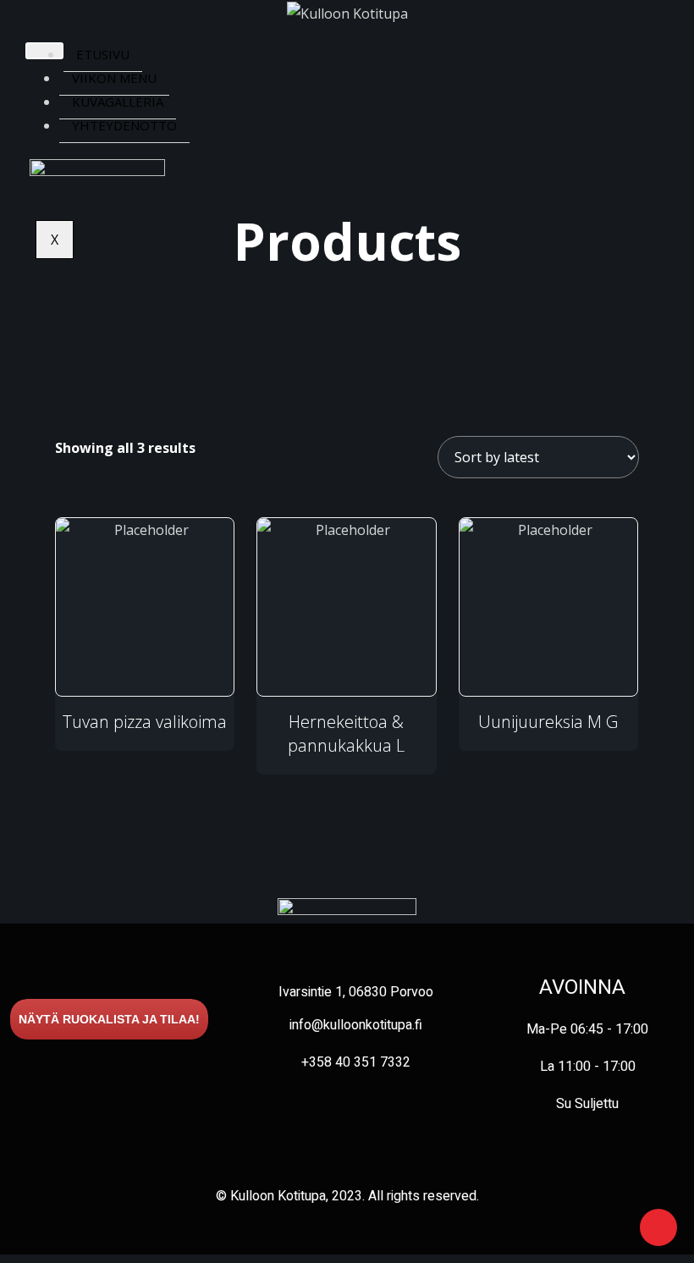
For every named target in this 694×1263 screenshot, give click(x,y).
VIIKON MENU (114, 77)
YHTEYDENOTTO (124, 125)
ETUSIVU (102, 54)
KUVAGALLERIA (117, 101)
